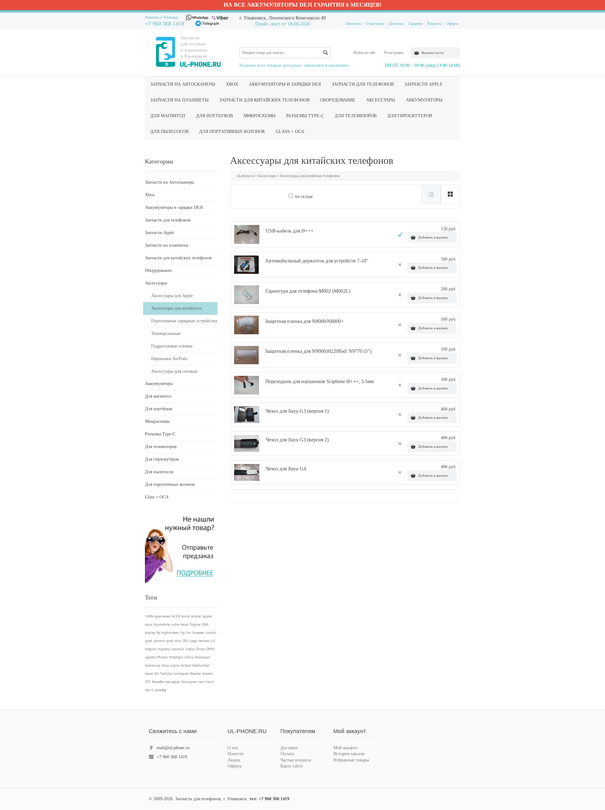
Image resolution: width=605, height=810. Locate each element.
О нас (233, 747)
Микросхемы (259, 115)
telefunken (201, 665)
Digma (195, 624)
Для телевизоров (356, 115)
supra (174, 665)
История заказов (349, 753)
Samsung (152, 665)
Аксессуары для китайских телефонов (176, 310)
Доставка (396, 23)
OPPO (210, 649)
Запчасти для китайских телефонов (264, 100)
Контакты (353, 23)
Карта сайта (291, 766)
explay (150, 632)
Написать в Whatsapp (161, 17)
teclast (186, 665)
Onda (200, 649)
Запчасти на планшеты (179, 100)
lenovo (204, 641)
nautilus (177, 649)
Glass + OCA (290, 131)
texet (149, 673)
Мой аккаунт (345, 747)
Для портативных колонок (232, 131)
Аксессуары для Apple (172, 295)
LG (212, 641)
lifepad (150, 649)
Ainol (186, 616)
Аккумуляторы (424, 100)
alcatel (196, 616)
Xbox (232, 84)
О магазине (375, 23)
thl (156, 673)
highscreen (170, 632)
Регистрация (393, 52)
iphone (159, 641)
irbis (178, 641)
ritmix (189, 657)
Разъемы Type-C (305, 115)
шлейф (160, 690)
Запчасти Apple (424, 84)
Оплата (287, 753)
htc (188, 632)
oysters (150, 657)
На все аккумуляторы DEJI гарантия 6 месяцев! (303, 5)
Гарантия (415, 23)
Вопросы (434, 23)
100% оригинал (157, 616)
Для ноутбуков (214, 115)
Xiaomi (207, 673)
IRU (186, 641)
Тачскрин (189, 682)
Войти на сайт (364, 52)
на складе (304, 196)
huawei (198, 632)
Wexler (195, 673)
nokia (190, 649)
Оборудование (337, 100)
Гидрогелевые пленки (172, 346)
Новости (236, 753)
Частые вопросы (295, 760)
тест (201, 682)
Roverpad (202, 657)
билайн (158, 682)
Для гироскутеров (409, 115)
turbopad (181, 673)
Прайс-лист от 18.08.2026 (282, 23)
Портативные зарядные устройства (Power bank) (184, 323)
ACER (176, 616)
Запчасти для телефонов (363, 84)
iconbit (210, 632)
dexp (184, 624)
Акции (234, 760)
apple (207, 616)
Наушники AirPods (169, 358)
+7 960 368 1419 (164, 23)
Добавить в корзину (433, 237)
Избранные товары (351, 760)
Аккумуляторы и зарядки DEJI (285, 84)
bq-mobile (161, 624)
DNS (205, 624)
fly (158, 632)
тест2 (149, 690)
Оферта (452, 23)
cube (175, 624)
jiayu (194, 641)
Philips (162, 657)
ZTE (148, 682)
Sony (165, 665)
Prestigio (176, 657)
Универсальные (166, 333)
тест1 (210, 682)
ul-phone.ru (245, 176)
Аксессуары (380, 100)
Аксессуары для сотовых (174, 371)
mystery (164, 649)
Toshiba (166, 673)
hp (183, 632)
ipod (169, 641)
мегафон (172, 682)
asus (148, 624)
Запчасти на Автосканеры (182, 84)
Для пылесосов (169, 131)
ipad (148, 641)
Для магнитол (167, 115)
